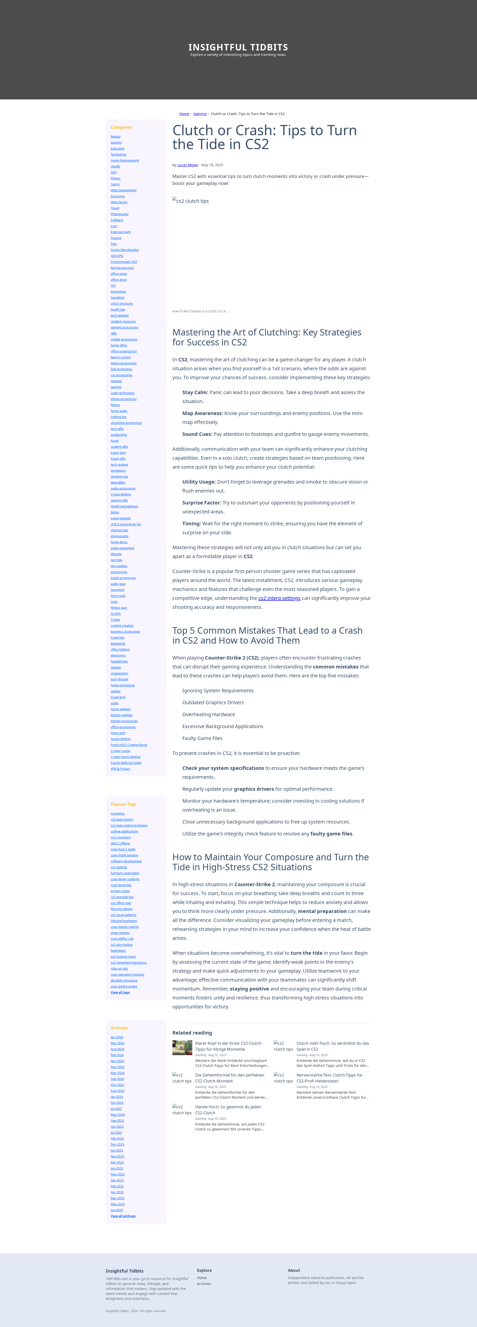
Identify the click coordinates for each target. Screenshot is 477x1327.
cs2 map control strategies (129, 825)
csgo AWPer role (122, 939)
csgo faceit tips (121, 885)
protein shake (120, 891)
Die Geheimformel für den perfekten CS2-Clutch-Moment (229, 1078)
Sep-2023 (117, 1121)
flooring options (121, 909)
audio (115, 703)
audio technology (122, 393)
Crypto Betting (121, 494)
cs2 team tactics (122, 819)
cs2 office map (121, 903)
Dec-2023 (117, 1144)
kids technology (121, 369)
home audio (119, 411)
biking (115, 512)
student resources (123, 321)
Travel (115, 208)
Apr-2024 (117, 1162)
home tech (118, 733)
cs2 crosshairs (121, 837)
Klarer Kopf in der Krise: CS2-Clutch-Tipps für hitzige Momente (228, 1046)
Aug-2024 (117, 1091)
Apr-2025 (117, 1192)
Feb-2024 (117, 1055)
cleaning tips (119, 530)
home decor (119, 542)
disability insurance (124, 980)
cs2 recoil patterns (123, 915)
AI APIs (116, 614)
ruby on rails (119, 968)
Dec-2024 (117, 1043)
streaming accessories (126, 423)
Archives (204, 1283)
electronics (118, 655)
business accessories (125, 631)
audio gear (118, 584)
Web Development (123, 190)
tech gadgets (120, 315)
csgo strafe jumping (124, 855)
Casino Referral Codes (126, 763)
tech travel (118, 596)
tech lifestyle (119, 679)
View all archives (123, 1216)
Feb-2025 (117, 1186)
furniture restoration (125, 873)
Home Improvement (125, 160)
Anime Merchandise (125, 250)
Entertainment (121, 232)
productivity (119, 435)
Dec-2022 (117, 1085)
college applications (124, 831)
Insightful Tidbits (238, 47)
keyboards (118, 643)
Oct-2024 (117, 1103)
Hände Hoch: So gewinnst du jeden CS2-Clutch (228, 1110)
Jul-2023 (116, 1109)
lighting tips (119, 417)
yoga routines (120, 933)
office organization (124, 351)
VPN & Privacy (120, 769)
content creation (122, 625)
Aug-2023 (117, 1049)
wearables (118, 482)
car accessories (121, 375)
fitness (115, 405)
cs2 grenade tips (122, 897)
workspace (118, 470)
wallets (115, 691)
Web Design (119, 202)
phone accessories (124, 399)
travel (115, 441)
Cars (114, 226)
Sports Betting (120, 739)
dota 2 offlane (120, 843)
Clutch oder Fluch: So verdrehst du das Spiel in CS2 (333, 1046)
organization (119, 673)
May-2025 (118, 1204)
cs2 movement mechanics (129, 962)
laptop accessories (124, 363)
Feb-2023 (117, 1138)
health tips (118, 309)
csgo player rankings (125, 879)
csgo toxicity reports (125, 927)
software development (126, 861)
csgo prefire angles (124, 986)
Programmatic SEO (124, 262)
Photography (119, 214)
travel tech (118, 697)
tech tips (116, 560)
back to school (120, 357)
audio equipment (122, 548)
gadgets (116, 381)
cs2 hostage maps (123, 956)
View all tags (120, 992)
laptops (116, 667)
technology (118, 292)
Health (115, 166)
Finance (116, 238)
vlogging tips (119, 476)
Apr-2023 (117, 1180)
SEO (114, 172)
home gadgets (121, 709)
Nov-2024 (117, 1061)
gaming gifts (119, 500)
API (113, 286)
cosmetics (118, 813)
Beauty (115, 136)
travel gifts (118, 458)
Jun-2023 (117, 1168)
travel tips (117, 637)
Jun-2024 (117, 1150)
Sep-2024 (117, 1079)
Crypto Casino (120, 751)
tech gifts (117, 429)
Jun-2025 (117, 1210)
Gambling (117, 297)
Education (117, 148)
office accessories (123, 727)
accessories (119, 572)
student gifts (119, 447)
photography (119, 536)
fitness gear (119, 608)
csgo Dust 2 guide (123, 849)
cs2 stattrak (119, 867)
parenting (117, 590)
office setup (119, 274)
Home (184, 113)
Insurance (118, 196)
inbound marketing (124, 921)
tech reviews (119, 464)
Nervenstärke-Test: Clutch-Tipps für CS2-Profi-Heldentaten (330, 1078)
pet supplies (119, 566)
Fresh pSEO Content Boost (129, 745)
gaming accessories (124, 327)
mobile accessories (124, 339)
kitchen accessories (124, 721)
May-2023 (118, 1174)
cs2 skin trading (121, 945)
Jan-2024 (117, 1097)
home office (119, 345)
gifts (114, 333)
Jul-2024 (116, 1132)
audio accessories (123, 488)
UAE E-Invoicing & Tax (126, 524)
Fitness (115, 178)
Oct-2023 (117, 1126)
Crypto (115, 620)
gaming (116, 387)
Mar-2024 (117, 1073)
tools (114, 602)
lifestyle (116, 554)
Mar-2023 (117, 1067)
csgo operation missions (127, 974)
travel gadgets (121, 518)
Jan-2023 (117, 1037)
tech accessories (122, 268)
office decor (119, 280)
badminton (118, 951)
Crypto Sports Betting (125, 757)
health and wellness (124, 506)
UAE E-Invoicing (122, 303)
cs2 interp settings (279, 598)
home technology (123, 685)
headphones (119, 661)
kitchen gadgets (122, 715)
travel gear (118, 453)
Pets (114, 244)
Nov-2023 (117, 1156)
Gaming (200, 113)
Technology (118, 154)
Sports (115, 184)
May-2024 (118, 1115)
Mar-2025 (117, 1198)
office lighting (120, 649)
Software (117, 220)
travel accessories (123, 578)
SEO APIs (117, 256)
